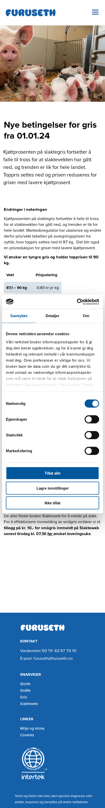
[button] (95, 12)
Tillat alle (52, 473)
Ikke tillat (52, 503)
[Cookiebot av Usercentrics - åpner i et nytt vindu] (77, 301)
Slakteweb (29, 704)
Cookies (27, 735)
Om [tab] (86, 316)
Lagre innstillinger (52, 488)
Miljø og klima (32, 728)
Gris (23, 697)
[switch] (92, 419)
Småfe (25, 690)
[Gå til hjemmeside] (30, 13)
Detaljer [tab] (53, 316)
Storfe (25, 684)
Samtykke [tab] (19, 316)
